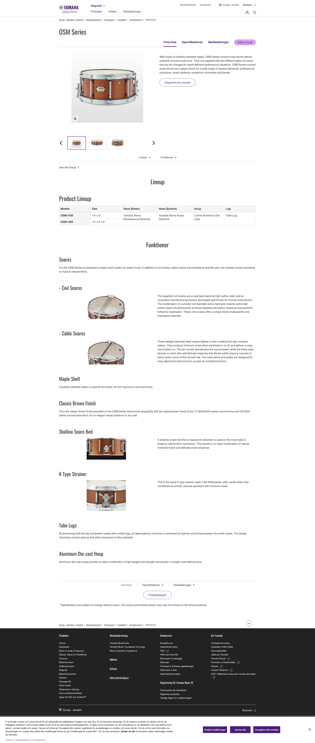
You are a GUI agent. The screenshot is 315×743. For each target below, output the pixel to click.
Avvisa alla (240, 729)
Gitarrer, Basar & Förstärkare (72, 654)
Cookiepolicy (38, 739)
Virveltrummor (135, 19)
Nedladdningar (132, 11)
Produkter (96, 11)
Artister (113, 11)
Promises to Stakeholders (223, 662)
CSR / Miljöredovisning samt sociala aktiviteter (233, 673)
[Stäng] (309, 729)
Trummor (63, 658)
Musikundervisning (119, 635)
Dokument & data (168, 669)
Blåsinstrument (66, 662)
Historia (214, 666)
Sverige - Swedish (231, 4)
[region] (157, 730)
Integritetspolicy (23, 739)
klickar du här (128, 731)
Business (247, 4)
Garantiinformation (169, 646)
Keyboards (64, 646)
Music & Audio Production (71, 650)
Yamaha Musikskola (119, 643)
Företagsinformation (220, 643)
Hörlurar (62, 677)
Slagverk (96, 6)
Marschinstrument (67, 673)
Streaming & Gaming (69, 689)
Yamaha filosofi (218, 658)
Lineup (143, 157)
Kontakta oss (166, 643)
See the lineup (67, 167)
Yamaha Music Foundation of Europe (127, 646)
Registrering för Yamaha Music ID (176, 683)
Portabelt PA (65, 681)
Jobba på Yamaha (219, 654)
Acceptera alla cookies (266, 729)
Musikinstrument (93, 19)
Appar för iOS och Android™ (72, 697)
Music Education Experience (123, 650)
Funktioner (167, 157)
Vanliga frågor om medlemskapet (175, 697)
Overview (170, 42)
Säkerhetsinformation (170, 673)
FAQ (162, 650)
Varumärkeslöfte (218, 650)
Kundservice (205, 4)
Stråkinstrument (66, 666)
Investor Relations (219, 669)
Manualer (164, 662)
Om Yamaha (217, 635)
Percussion (109, 19)
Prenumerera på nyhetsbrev (173, 690)
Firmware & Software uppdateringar (177, 666)
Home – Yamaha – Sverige (71, 19)
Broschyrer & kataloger (171, 658)
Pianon (62, 643)
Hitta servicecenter (169, 654)
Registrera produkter (169, 694)
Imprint (9, 739)
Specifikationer (192, 42)
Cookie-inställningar (215, 729)
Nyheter (113, 659)
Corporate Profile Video (222, 646)
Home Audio (65, 685)
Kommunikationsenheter (70, 693)
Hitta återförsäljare (188, 4)
